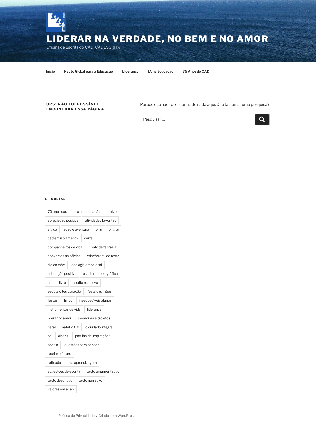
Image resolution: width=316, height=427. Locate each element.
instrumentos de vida (64, 309)
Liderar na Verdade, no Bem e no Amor (157, 38)
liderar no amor (59, 318)
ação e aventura (76, 229)
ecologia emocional (86, 265)
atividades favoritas (100, 220)
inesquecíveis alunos (95, 300)
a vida (52, 229)
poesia (53, 345)
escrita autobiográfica (100, 274)
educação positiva (62, 274)
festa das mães (99, 291)
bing (99, 229)
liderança (94, 309)
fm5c (68, 300)
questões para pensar (81, 345)
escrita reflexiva (85, 282)
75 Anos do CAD (196, 71)
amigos (112, 211)
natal (52, 327)
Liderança (130, 71)
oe (50, 336)
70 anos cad (57, 211)
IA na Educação (160, 71)
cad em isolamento (63, 238)
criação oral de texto (103, 256)
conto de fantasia (102, 247)
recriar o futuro (59, 353)
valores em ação (61, 389)
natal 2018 (70, 327)
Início (50, 71)
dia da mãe (56, 265)
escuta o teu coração (64, 291)
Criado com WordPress (117, 415)
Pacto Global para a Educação (88, 71)
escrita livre (57, 282)
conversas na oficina (64, 256)
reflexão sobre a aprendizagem (72, 362)
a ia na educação (87, 211)
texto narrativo (90, 380)
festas (53, 300)
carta (88, 238)
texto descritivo (60, 380)
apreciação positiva (63, 220)
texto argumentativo (103, 371)
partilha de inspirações (92, 336)
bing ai (114, 229)
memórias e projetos (94, 318)
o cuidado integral (99, 327)
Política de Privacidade (77, 415)
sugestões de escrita (64, 371)
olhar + (63, 336)
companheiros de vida (65, 247)
